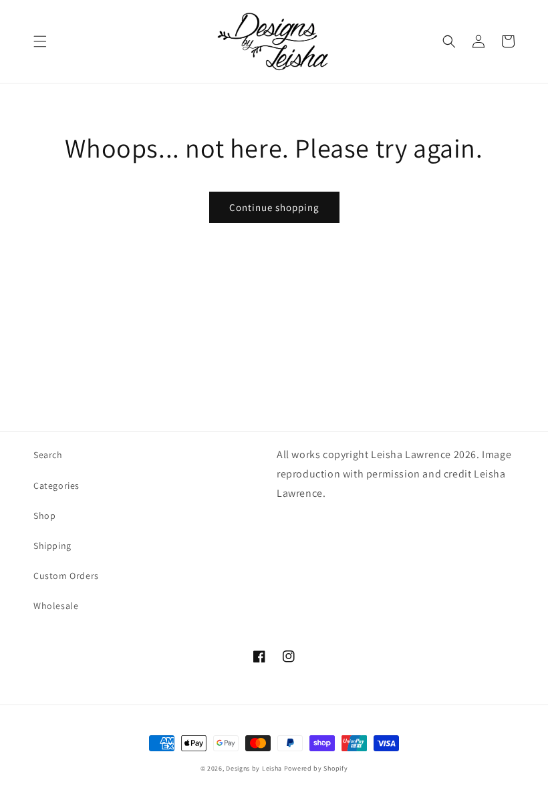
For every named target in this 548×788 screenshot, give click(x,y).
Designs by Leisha (254, 768)
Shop (44, 516)
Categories (56, 485)
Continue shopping (274, 207)
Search (48, 455)
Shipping (52, 546)
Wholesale (55, 606)
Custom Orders (66, 576)
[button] (40, 41)
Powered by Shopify (316, 768)
